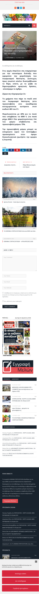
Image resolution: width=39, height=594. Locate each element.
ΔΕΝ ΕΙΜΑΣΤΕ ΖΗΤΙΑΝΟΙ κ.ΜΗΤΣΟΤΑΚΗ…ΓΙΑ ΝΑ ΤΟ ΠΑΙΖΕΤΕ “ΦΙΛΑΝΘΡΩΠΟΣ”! (18, 449)
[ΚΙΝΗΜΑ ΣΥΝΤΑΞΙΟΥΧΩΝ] (19, 17)
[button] (36, 562)
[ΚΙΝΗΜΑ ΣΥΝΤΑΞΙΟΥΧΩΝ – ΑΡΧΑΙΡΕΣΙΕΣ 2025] (19, 237)
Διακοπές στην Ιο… (10, 165)
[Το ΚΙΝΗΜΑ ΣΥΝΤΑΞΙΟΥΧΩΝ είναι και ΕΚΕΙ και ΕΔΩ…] (19, 217)
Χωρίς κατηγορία (9, 43)
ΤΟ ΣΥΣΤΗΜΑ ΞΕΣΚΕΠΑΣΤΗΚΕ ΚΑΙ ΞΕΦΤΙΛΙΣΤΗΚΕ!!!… (19, 4)
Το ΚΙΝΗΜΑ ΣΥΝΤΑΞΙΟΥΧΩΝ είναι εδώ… (23, 544)
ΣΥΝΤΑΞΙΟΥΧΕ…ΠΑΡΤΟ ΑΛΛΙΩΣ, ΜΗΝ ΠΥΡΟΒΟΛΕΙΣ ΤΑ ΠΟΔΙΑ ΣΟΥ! (24, 400)
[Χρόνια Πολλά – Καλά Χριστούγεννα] (19, 188)
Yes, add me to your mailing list (12, 301)
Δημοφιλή (15, 379)
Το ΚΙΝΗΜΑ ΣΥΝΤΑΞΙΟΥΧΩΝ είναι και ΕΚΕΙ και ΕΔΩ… (20, 231)
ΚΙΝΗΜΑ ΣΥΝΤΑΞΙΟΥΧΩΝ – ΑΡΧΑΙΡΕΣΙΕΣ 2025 (18, 241)
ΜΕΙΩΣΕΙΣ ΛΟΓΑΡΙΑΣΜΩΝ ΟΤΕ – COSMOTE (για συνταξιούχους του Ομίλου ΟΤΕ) (22, 389)
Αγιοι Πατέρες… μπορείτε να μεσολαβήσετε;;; (20, 409)
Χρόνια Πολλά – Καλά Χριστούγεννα (14, 202)
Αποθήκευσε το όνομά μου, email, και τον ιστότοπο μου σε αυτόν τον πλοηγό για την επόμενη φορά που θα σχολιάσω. (19, 295)
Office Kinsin (9, 57)
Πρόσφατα (7, 379)
